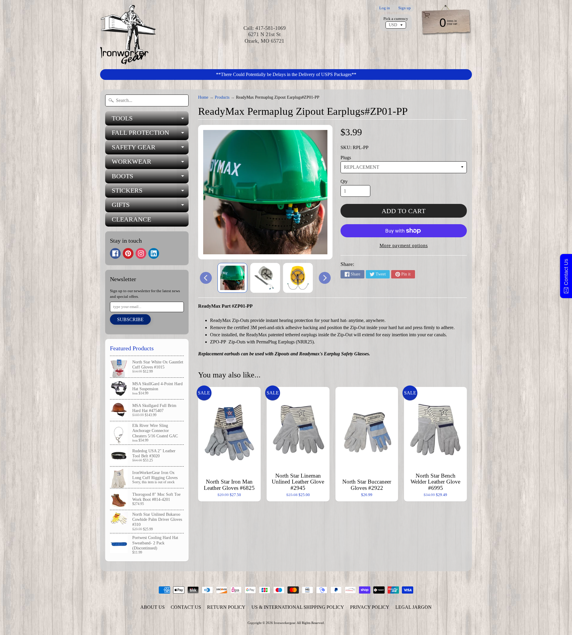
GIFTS (150, 206)
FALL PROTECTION (150, 134)
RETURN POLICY (226, 607)
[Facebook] (115, 253)
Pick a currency (395, 19)
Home (203, 97)
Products (222, 97)
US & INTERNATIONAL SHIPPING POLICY (297, 607)
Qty (344, 181)
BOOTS (150, 177)
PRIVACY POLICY (369, 607)
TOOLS (150, 120)
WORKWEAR (150, 163)
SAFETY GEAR (150, 148)
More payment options (404, 245)
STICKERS (150, 192)
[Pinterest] (128, 253)
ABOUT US (152, 607)
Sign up (404, 8)
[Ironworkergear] (128, 34)
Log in (384, 8)
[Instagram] (141, 253)
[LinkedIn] (153, 253)
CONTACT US (186, 607)
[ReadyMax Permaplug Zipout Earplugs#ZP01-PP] (232, 278)
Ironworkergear (284, 623)
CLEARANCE (131, 219)
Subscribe (130, 319)
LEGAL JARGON (413, 607)
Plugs (346, 157)
